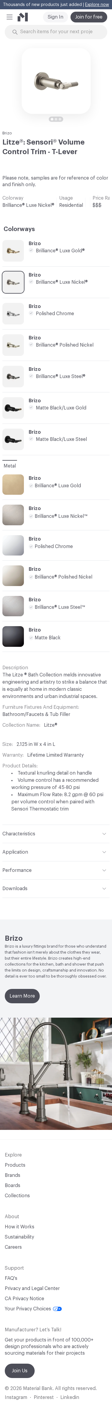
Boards (12, 1185)
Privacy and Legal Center (32, 1288)
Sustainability (19, 1237)
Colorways (19, 229)
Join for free (88, 17)
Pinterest (44, 1397)
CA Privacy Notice (24, 1298)
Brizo (7, 133)
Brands (12, 1175)
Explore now (97, 5)
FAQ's (11, 1278)
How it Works (19, 1226)
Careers (13, 1247)
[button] (9, 17)
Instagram (16, 1397)
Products (15, 1165)
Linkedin (69, 1397)
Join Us (19, 1370)
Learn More (22, 996)
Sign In (55, 17)
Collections (17, 1195)
